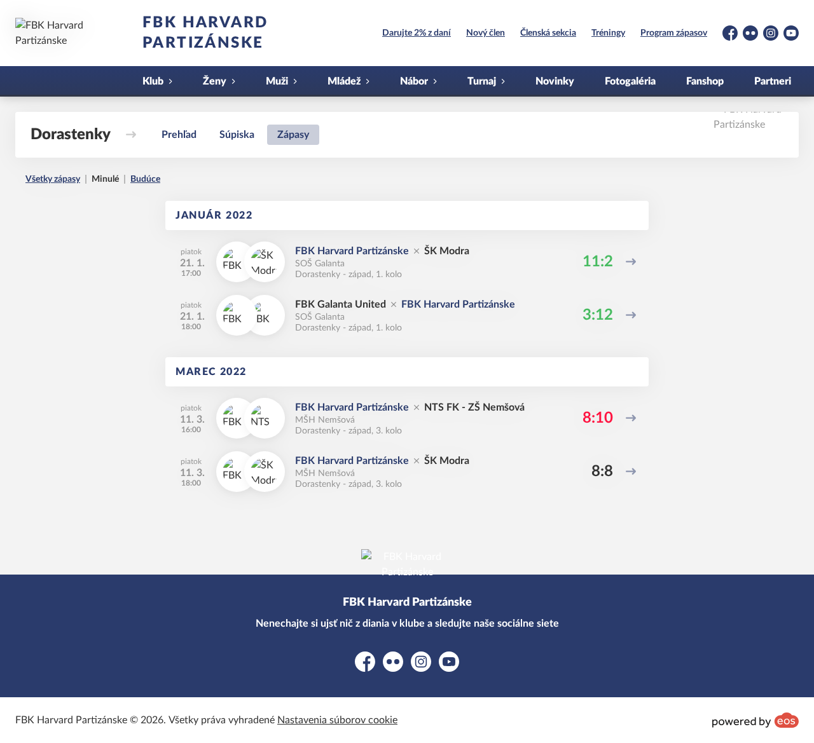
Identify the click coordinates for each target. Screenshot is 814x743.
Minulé (105, 179)
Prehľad (179, 135)
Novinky (554, 81)
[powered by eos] (755, 720)
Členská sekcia (548, 33)
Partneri (772, 81)
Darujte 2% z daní (416, 33)
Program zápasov (673, 33)
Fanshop (705, 81)
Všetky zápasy (52, 179)
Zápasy (293, 135)
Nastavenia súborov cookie (337, 720)
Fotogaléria (630, 81)
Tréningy (608, 33)
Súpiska (236, 135)
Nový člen (485, 33)
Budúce (145, 179)
